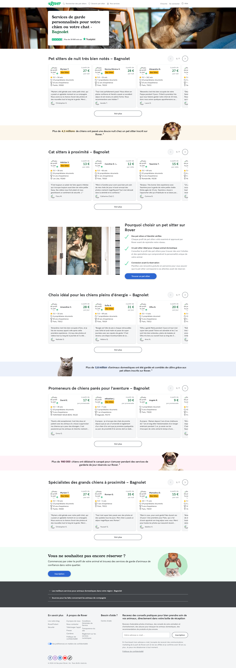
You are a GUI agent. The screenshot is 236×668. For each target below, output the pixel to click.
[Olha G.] (158, 322)
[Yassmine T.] (158, 179)
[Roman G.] (114, 509)
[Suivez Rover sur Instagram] (55, 658)
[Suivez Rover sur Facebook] (50, 658)
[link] (118, 113)
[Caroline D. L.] (114, 179)
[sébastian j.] (114, 415)
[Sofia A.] (114, 322)
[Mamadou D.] (158, 509)
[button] (113, 3)
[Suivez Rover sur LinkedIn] (60, 658)
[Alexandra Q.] (158, 86)
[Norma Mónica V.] (114, 86)
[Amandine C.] (69, 322)
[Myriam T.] (69, 86)
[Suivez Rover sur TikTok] (70, 658)
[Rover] (54, 3)
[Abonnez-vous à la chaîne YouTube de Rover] (65, 658)
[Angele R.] (158, 415)
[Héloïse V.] (69, 179)
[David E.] (69, 415)
